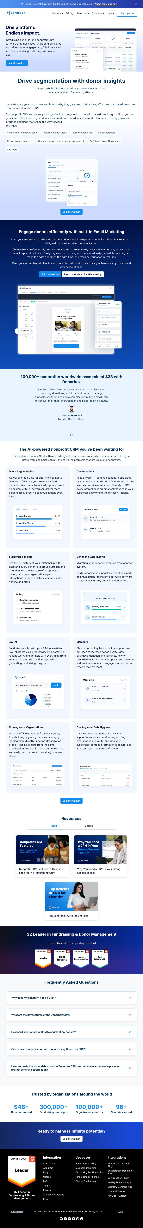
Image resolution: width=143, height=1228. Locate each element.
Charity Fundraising (85, 1181)
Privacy (47, 1190)
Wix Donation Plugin (118, 1178)
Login (109, 13)
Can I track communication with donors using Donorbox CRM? (48, 1049)
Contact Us (49, 1163)
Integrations (117, 1157)
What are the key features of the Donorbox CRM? (40, 1014)
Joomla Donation (117, 1191)
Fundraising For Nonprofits (89, 1172)
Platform (56, 13)
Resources (82, 13)
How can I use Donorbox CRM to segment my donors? (43, 1032)
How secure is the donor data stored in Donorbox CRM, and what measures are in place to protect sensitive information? (65, 1068)
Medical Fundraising (85, 1167)
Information (52, 1157)
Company (97, 13)
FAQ (45, 1181)
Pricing (69, 13)
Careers (47, 1176)
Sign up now (127, 13)
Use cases (83, 1157)
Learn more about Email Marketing (83, 274)
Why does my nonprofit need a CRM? (33, 997)
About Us (48, 1167)
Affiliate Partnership (53, 1194)
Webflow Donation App (120, 1186)
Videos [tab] (89, 825)
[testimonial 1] (70, 435)
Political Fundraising (85, 1163)
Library (47, 1199)
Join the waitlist (16, 63)
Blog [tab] (54, 825)
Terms (46, 1185)
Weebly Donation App (119, 1182)
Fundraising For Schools (88, 1176)
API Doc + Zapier (117, 1195)
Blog (45, 1172)
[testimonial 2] (72, 435)
